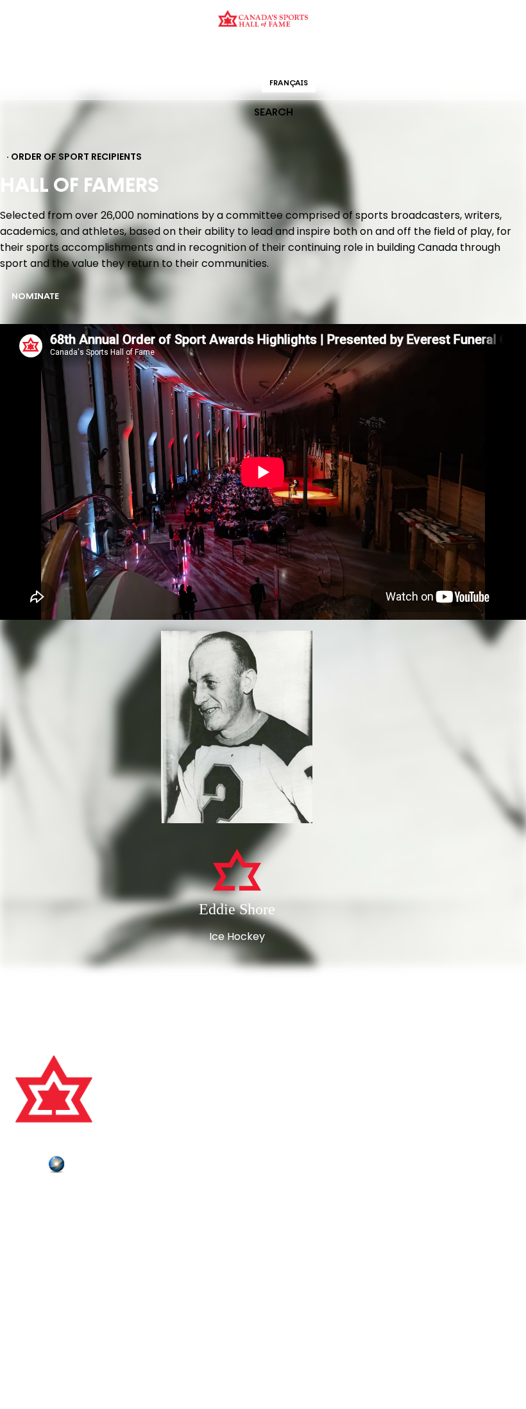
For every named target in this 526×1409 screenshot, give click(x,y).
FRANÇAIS (288, 83)
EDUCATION (213, 54)
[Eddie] (237, 728)
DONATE (35, 1271)
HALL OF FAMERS (355, 54)
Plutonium (93, 1166)
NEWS (30, 1254)
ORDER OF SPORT (280, 54)
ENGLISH (235, 83)
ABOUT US (39, 1200)
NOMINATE (35, 297)
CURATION (160, 54)
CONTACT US (46, 1218)
